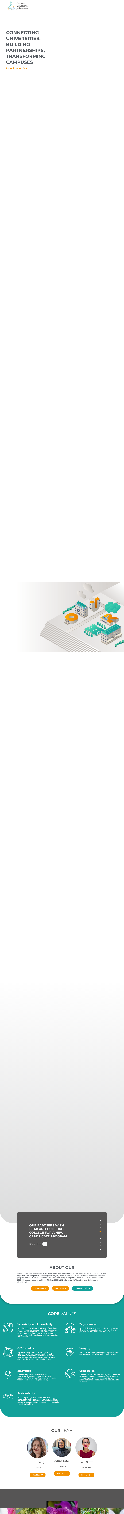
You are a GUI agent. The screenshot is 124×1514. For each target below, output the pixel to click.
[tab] (101, 1220)
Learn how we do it (16, 68)
